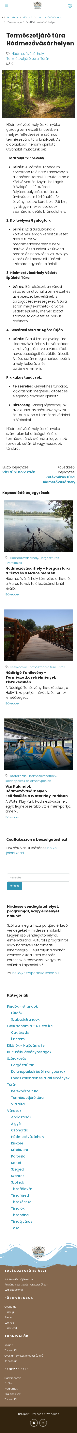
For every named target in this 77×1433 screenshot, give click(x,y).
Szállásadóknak (14, 1289)
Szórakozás (14, 563)
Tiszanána (20, 1215)
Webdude (52, 1414)
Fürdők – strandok (22, 1006)
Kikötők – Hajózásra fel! (26, 1045)
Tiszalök (17, 1208)
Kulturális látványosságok (29, 1052)
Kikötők (9, 1383)
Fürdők (17, 1013)
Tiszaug (9, 1312)
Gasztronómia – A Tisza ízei (30, 1026)
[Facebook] (34, 1423)
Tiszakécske (18, 667)
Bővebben (13, 594)
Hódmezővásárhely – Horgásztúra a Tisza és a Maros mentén (38, 570)
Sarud (16, 1162)
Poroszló (18, 1156)
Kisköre (17, 1143)
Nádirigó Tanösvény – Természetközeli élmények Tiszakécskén (31, 677)
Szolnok (17, 1182)
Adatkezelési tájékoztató (19, 1279)
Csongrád (19, 1130)
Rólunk (9, 1345)
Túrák (45, 58)
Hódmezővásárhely (49, 17)
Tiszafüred (20, 1195)
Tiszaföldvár (21, 1189)
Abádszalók (21, 1117)
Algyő (16, 1123)
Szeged (17, 1169)
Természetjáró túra (22, 58)
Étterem (18, 1039)
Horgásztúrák (49, 558)
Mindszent (19, 1149)
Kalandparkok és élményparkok (28, 781)
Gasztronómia (13, 1378)
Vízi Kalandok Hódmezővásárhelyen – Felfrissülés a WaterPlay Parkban (37, 791)
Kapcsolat (11, 1361)
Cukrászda (20, 1032)
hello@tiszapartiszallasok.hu (35, 973)
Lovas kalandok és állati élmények (40, 1078)
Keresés (14, 885)
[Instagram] (43, 1423)
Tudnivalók (11, 1350)
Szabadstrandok (25, 1019)
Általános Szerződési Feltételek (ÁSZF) (27, 1284)
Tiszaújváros (21, 1221)
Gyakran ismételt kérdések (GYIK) (24, 1355)
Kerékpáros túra (24, 1091)
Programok (11, 1388)
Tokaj (15, 1228)
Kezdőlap (12, 17)
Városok (28, 17)
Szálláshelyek (13, 1394)
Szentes (17, 1175)
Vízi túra (18, 1104)
